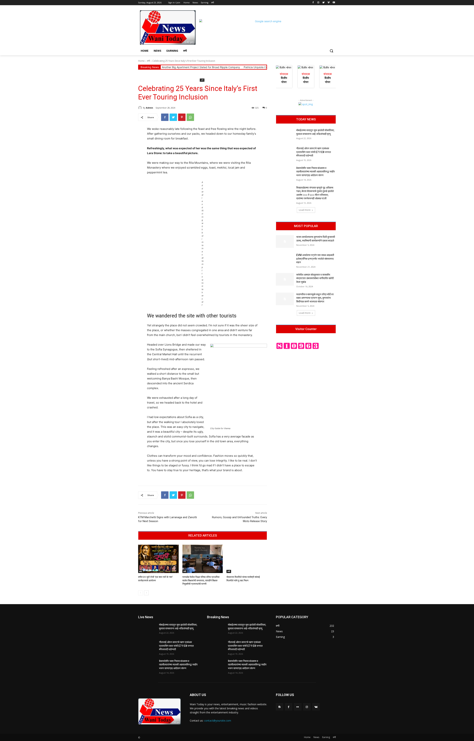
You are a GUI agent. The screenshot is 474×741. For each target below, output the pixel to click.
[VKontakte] (316, 706)
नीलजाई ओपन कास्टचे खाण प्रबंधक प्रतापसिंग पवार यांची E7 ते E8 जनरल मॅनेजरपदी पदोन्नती (313, 152)
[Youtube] (334, 3)
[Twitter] (323, 3)
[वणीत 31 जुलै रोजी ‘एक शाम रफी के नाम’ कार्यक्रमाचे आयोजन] (158, 559)
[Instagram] (318, 3)
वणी (148, 60)
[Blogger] (279, 706)
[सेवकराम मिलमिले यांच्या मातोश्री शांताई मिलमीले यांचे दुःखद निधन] (246, 559)
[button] (331, 50)
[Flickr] (297, 706)
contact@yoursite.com (217, 720)
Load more (305, 210)
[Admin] (140, 108)
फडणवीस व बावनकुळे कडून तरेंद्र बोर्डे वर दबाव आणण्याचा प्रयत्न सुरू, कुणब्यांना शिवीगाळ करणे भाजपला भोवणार (315, 298)
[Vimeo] (328, 3)
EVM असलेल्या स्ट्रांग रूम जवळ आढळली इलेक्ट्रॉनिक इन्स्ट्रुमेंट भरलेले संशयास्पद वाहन (315, 259)
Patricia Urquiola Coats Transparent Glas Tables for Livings (249, 67)
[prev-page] (140, 592)
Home (141, 60)
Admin (149, 107)
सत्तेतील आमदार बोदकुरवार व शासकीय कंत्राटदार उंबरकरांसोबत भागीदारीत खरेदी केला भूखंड (315, 278)
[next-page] (146, 592)
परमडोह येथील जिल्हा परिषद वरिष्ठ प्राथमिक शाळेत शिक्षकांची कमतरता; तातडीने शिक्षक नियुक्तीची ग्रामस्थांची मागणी (201, 580)
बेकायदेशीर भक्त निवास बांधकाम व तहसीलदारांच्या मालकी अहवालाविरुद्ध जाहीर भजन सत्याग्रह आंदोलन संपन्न (315, 171)
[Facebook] (313, 3)
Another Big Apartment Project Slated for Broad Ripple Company (171, 67)
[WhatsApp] (190, 117)
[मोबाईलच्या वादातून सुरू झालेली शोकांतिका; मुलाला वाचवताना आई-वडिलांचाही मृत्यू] (285, 135)
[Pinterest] (182, 117)
